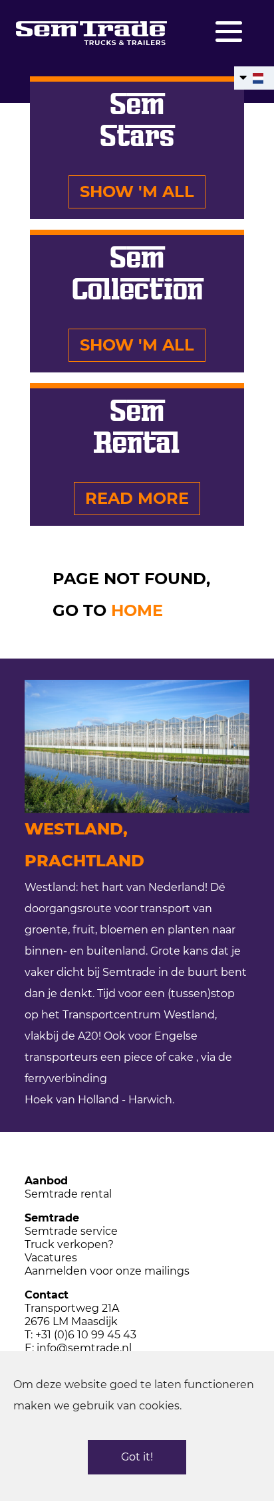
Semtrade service (71, 1231)
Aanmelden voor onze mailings (107, 1271)
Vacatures (51, 1257)
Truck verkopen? (69, 1244)
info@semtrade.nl (84, 1348)
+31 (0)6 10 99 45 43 (85, 1334)
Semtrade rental (68, 1194)
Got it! (137, 1457)
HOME (137, 610)
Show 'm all (137, 191)
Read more (137, 498)
